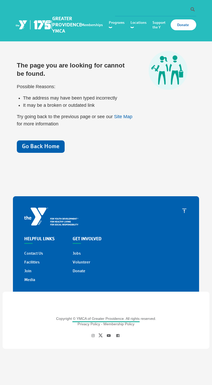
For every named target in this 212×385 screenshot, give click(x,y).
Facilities (32, 262)
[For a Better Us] (51, 216)
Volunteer (81, 262)
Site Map (123, 116)
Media (29, 279)
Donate (183, 24)
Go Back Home (40, 146)
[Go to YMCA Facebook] (118, 336)
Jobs (77, 253)
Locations (139, 22)
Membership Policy (118, 324)
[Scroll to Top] (184, 210)
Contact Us (33, 253)
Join (28, 271)
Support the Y (159, 24)
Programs (117, 22)
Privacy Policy (89, 324)
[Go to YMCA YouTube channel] (108, 336)
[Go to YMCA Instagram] (94, 336)
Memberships (92, 24)
